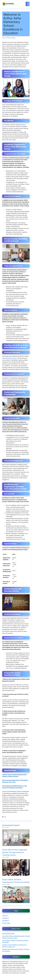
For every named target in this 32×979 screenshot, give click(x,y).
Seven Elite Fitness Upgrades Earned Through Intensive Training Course (14, 852)
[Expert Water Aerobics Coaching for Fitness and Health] (16, 902)
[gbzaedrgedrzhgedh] (16, 845)
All (5, 816)
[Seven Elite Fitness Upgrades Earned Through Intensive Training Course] (16, 874)
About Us (5, 915)
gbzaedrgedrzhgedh (11, 825)
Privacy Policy (6, 923)
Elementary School (11, 358)
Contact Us (5, 918)
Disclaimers (5, 920)
